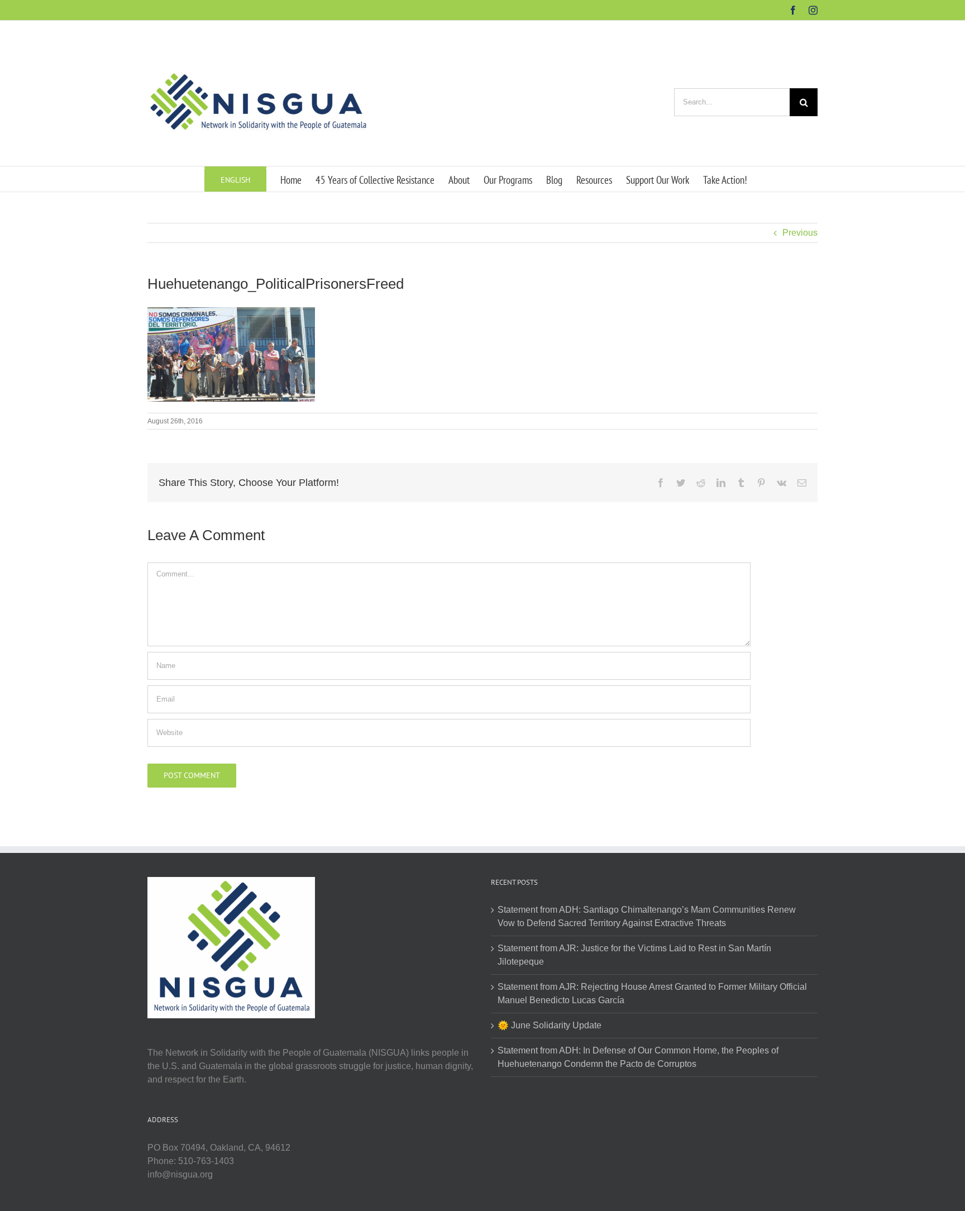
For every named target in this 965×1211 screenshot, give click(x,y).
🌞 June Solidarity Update (549, 1025)
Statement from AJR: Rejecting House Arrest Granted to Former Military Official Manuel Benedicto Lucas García (652, 993)
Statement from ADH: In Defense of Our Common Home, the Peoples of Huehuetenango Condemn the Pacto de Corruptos (638, 1057)
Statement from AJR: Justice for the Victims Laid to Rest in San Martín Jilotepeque (634, 954)
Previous (800, 232)
